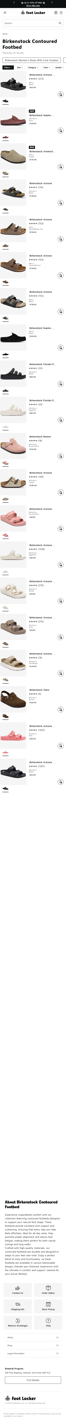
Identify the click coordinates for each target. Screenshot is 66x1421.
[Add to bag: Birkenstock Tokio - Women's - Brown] (61, 709)
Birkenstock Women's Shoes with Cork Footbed (31, 60)
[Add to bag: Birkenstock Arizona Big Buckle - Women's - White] (61, 601)
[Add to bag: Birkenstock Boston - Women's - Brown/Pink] (61, 456)
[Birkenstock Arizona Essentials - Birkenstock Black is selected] (5, 101)
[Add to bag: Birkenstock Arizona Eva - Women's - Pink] (61, 746)
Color (45, 67)
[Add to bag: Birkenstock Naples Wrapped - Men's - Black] (61, 348)
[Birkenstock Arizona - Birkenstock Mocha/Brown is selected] (5, 282)
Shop (9, 1345)
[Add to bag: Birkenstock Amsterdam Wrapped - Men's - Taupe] (61, 167)
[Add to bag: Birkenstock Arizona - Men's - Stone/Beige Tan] (61, 239)
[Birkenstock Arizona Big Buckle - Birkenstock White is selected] (5, 607)
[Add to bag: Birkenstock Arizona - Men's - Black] (61, 311)
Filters (7, 67)
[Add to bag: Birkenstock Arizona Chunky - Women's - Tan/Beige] (61, 673)
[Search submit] (60, 23)
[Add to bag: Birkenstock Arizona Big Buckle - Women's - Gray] (61, 637)
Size (19, 67)
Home (5, 34)
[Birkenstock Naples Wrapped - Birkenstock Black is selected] (5, 354)
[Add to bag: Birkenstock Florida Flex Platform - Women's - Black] (61, 384)
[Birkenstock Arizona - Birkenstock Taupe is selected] (5, 499)
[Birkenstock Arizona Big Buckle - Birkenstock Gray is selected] (5, 644)
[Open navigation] (11, 12)
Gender (58, 67)
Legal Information (15, 1353)
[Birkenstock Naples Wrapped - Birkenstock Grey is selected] (5, 137)
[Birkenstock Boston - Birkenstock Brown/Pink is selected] (5, 463)
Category (32, 67)
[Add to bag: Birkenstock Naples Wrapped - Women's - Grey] (61, 130)
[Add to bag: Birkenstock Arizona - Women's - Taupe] (61, 492)
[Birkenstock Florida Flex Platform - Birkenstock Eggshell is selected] (5, 426)
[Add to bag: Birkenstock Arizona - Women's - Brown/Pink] (61, 529)
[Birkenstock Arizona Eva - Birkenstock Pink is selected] (5, 752)
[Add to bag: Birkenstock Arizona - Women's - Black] (61, 203)
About (10, 1337)
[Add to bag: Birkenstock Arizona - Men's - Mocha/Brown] (61, 275)
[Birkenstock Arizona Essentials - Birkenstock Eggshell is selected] (5, 571)
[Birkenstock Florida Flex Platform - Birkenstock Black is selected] (5, 390)
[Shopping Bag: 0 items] (61, 12)
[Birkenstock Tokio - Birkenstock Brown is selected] (5, 716)
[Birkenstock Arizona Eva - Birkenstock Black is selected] (5, 788)
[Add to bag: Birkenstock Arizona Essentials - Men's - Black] (61, 94)
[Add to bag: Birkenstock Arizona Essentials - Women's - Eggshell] (61, 565)
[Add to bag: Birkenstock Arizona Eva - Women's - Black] (61, 782)
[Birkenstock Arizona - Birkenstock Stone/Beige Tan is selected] (5, 246)
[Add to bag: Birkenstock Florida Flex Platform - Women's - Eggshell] (61, 420)
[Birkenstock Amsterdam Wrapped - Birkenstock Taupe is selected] (5, 173)
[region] (33, 4)
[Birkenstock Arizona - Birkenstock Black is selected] (5, 209)
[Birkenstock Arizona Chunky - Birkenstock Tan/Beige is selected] (5, 680)
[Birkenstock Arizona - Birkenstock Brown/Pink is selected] (5, 535)
